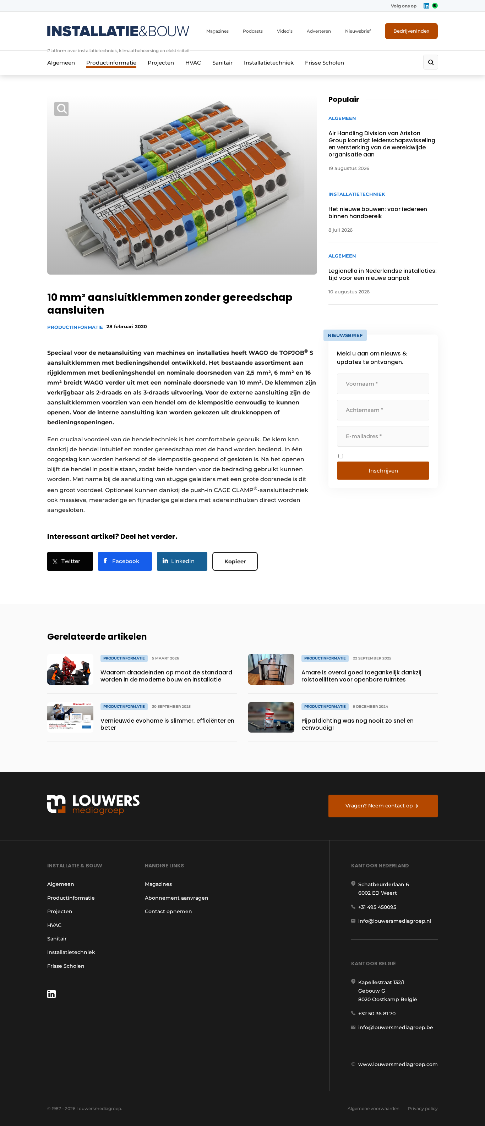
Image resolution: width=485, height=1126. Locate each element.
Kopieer (235, 561)
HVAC (193, 62)
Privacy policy (423, 1108)
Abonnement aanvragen (176, 898)
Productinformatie (111, 62)
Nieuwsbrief (358, 31)
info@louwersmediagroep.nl (394, 921)
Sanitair (222, 62)
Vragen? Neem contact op (379, 805)
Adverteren (319, 31)
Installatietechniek (269, 62)
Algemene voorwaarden (373, 1108)
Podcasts (253, 31)
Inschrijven (383, 470)
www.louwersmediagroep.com (398, 1064)
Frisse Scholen (324, 62)
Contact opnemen (168, 911)
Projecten (161, 62)
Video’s (285, 31)
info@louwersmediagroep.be (395, 1027)
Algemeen (61, 62)
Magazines (217, 31)
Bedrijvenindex (411, 31)
